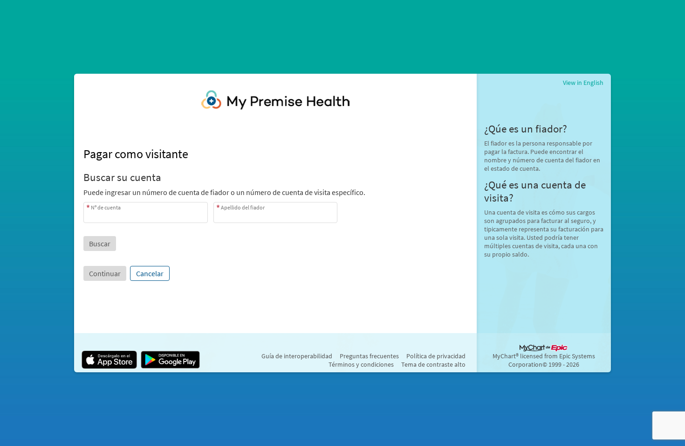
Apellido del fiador (243, 207)
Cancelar (150, 273)
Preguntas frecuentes (369, 356)
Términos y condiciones (361, 364)
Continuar (105, 273)
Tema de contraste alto (433, 364)
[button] (99, 243)
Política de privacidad (436, 356)
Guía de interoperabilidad (296, 356)
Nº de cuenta (106, 207)
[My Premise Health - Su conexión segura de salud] (275, 99)
